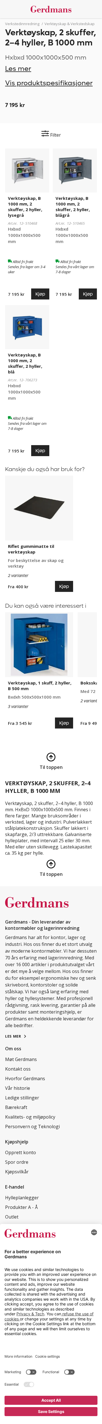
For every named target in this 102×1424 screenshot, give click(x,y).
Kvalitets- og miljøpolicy (30, 1117)
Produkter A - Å (21, 1207)
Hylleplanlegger (22, 1198)
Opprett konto (20, 1152)
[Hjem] (51, 9)
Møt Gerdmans (21, 1059)
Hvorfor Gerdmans (25, 1078)
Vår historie (17, 1088)
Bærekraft (16, 1107)
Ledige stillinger (22, 1098)
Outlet (11, 1217)
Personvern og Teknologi (32, 1126)
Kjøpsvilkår (17, 1172)
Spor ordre (16, 1162)
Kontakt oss (18, 1069)
